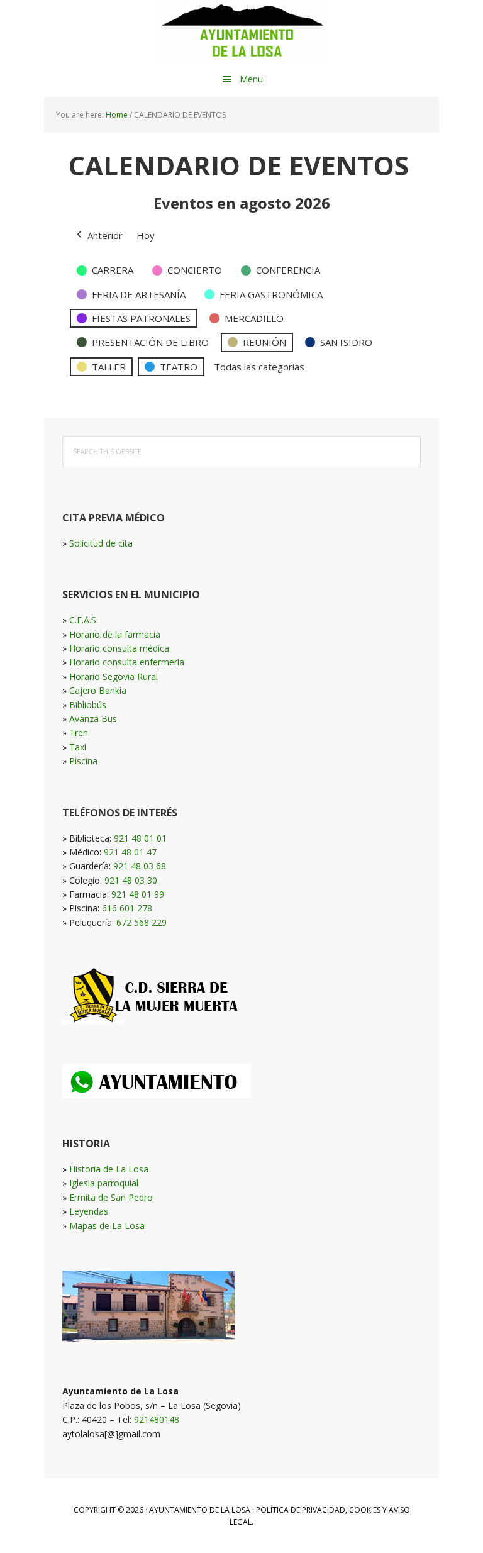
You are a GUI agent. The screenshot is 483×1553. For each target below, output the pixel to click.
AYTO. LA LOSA (241, 31)
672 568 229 (141, 922)
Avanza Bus (93, 719)
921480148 (156, 1419)
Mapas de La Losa (107, 1226)
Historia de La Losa (108, 1169)
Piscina (83, 761)
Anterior (105, 235)
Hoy (145, 235)
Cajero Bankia (97, 690)
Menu (251, 79)
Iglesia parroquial (103, 1183)
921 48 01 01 (140, 838)
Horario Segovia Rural (113, 676)
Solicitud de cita (101, 543)
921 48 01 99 (137, 894)
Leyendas (88, 1211)
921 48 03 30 (130, 880)
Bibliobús (87, 705)
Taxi (77, 747)
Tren (78, 732)
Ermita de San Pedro (111, 1197)
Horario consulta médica (119, 648)
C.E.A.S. (83, 620)
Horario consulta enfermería (126, 662)
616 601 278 (127, 908)
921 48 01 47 (130, 852)
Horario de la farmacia (114, 634)
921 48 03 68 (139, 866)
